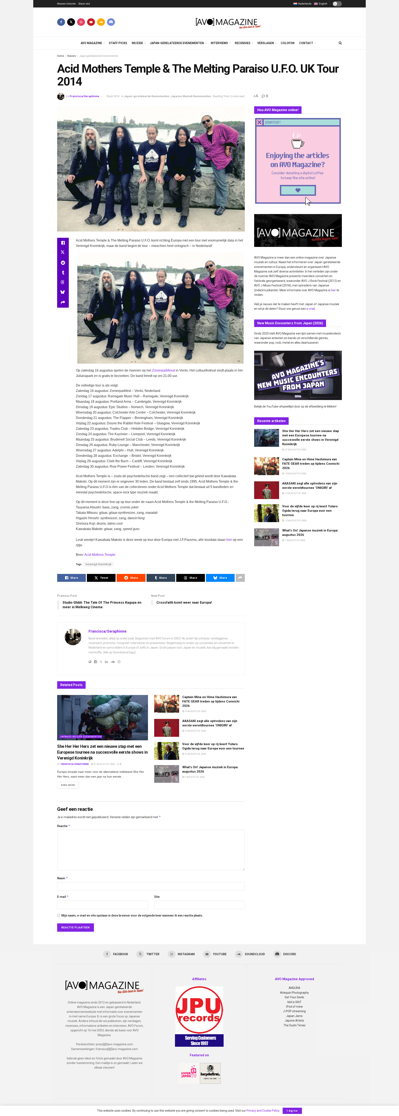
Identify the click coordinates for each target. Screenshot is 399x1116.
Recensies (242, 43)
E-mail (63, 897)
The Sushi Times (294, 1025)
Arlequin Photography (294, 992)
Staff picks (118, 43)
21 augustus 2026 (104, 764)
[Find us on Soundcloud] (101, 22)
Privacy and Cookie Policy (262, 1110)
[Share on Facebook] (63, 243)
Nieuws (71, 55)
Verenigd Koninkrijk (98, 564)
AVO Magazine (91, 43)
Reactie (63, 826)
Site (157, 896)
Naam (62, 878)
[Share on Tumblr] (63, 273)
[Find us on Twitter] (71, 22)
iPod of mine (294, 1006)
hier (229, 539)
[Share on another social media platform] (63, 303)
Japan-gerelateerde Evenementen (177, 43)
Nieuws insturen (66, 3)
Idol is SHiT (294, 1002)
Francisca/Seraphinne (84, 96)
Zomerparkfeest (163, 370)
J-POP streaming (294, 1011)
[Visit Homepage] (228, 22)
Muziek (137, 43)
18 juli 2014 (112, 96)
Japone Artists (294, 1020)
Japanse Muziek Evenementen (191, 96)
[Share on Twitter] (63, 253)
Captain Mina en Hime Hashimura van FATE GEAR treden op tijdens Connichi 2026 (210, 701)
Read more (70, 785)
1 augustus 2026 (194, 777)
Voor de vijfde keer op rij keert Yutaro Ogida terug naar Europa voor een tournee (310, 510)
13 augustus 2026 (195, 731)
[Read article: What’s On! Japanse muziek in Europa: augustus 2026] (166, 774)
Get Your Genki (294, 997)
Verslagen (265, 43)
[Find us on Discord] (111, 22)
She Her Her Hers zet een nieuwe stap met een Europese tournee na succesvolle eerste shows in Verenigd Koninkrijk (102, 752)
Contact (306, 43)
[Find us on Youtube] (91, 22)
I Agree (292, 1110)
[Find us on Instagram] (81, 22)
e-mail (311, 308)
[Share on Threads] (63, 283)
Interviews (219, 43)
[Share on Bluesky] (63, 293)
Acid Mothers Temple (99, 554)
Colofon (287, 43)
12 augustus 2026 (195, 754)
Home (60, 55)
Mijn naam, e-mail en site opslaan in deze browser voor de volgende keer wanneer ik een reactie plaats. (132, 915)
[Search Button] (340, 43)
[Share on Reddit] (63, 263)
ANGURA (294, 988)
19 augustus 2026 (195, 711)
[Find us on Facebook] (61, 22)
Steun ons (84, 3)
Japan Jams (294, 1016)
